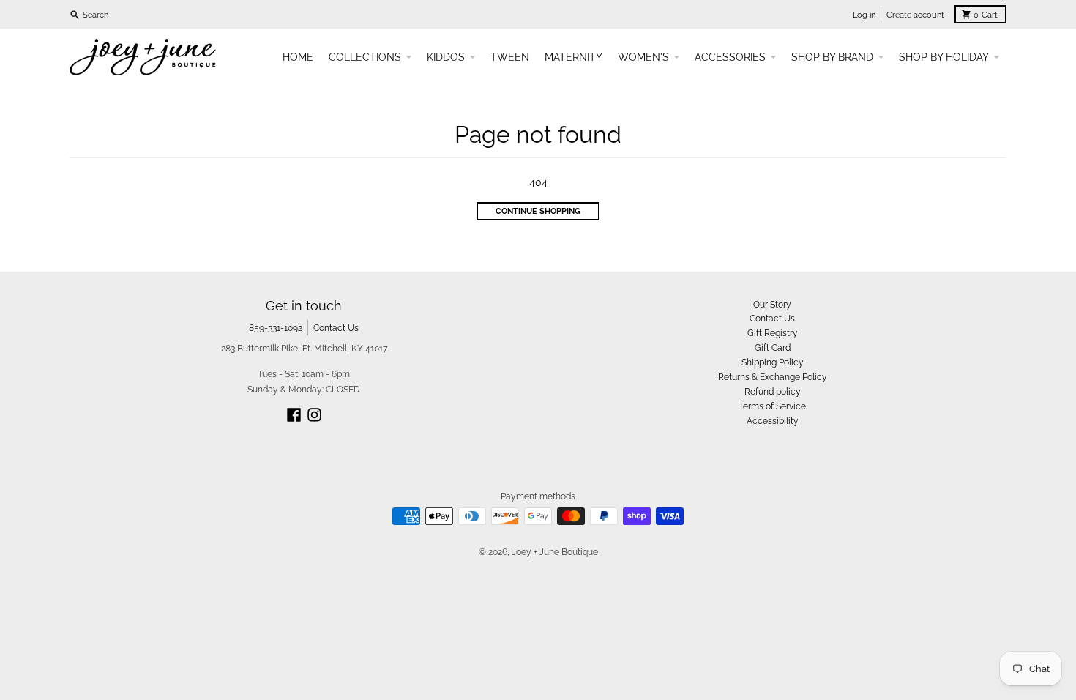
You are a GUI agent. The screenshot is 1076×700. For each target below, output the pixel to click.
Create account (915, 14)
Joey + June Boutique (555, 551)
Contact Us (336, 327)
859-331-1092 (275, 327)
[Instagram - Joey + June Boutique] (314, 414)
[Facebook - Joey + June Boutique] (294, 414)
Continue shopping (538, 210)
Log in (864, 14)
